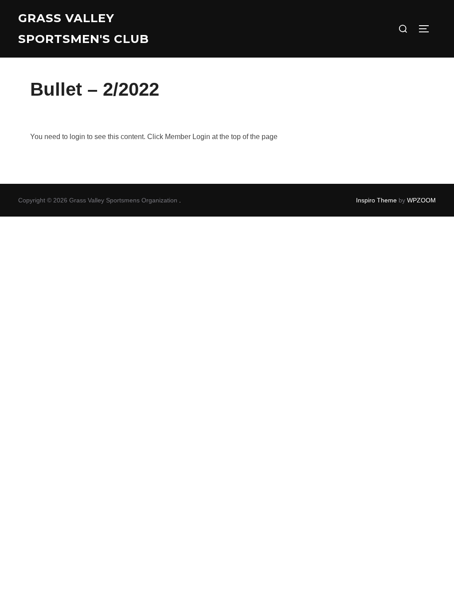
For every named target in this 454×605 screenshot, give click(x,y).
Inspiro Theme (376, 200)
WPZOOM (421, 200)
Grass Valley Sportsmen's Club (83, 28)
